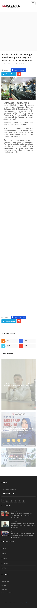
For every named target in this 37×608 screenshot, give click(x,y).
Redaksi (3, 585)
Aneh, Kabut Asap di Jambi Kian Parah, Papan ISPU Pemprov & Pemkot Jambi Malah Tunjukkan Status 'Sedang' (18, 458)
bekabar (16, 64)
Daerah (3, 548)
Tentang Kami (5, 581)
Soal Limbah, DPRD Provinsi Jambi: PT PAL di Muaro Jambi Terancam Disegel (23, 524)
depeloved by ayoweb (26, 603)
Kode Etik (4, 589)
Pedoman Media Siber (7, 593)
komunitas (13, 531)
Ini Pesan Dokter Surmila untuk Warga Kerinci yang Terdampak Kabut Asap (18, 429)
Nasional (4, 558)
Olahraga (4, 553)
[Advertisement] (18, 31)
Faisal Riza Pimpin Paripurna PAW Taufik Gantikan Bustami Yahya (21, 514)
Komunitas (4, 563)
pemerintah (14, 512)
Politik (3, 568)
